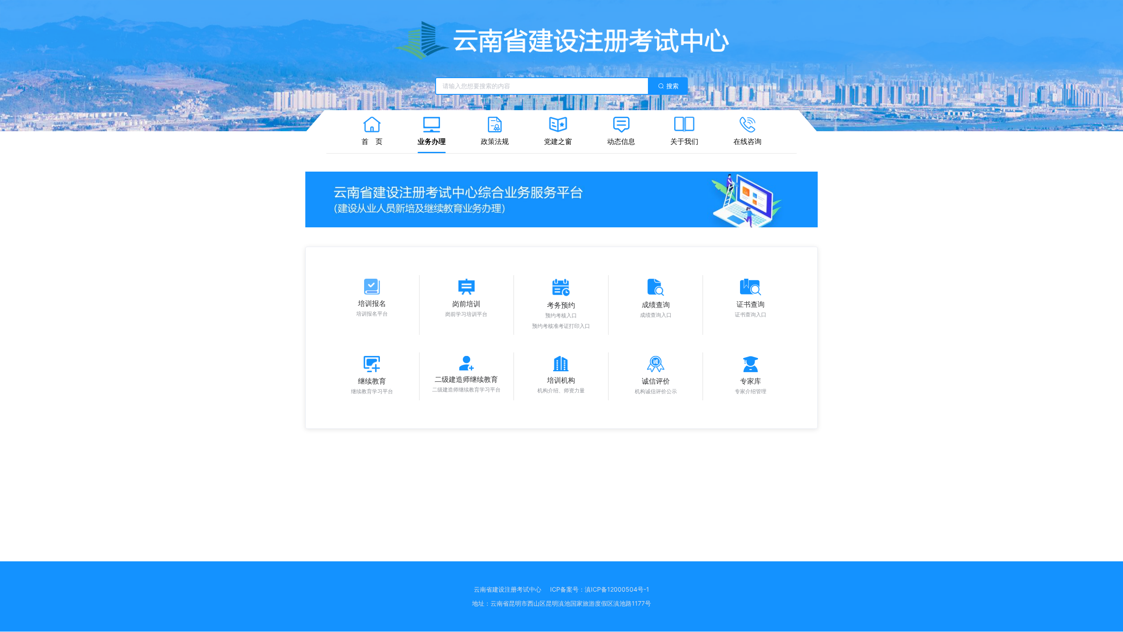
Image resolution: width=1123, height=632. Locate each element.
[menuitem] (372, 131)
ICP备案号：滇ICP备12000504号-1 (599, 589)
